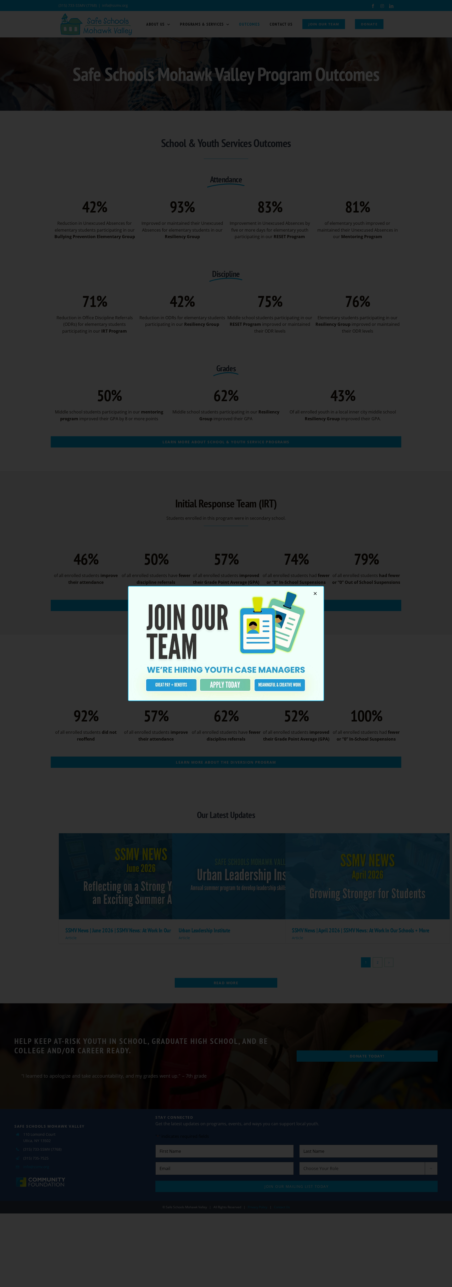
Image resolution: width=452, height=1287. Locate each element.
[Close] (315, 593)
